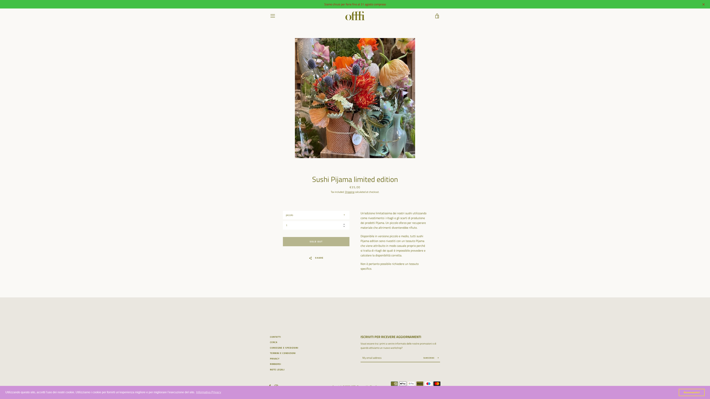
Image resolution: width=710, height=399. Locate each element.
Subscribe (429, 358)
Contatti (275, 337)
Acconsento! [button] (692, 392)
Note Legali (277, 369)
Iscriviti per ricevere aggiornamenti (391, 336)
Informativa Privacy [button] (208, 392)
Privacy (275, 358)
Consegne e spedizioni (284, 347)
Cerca (273, 342)
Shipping (349, 192)
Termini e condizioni (283, 353)
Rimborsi (275, 364)
